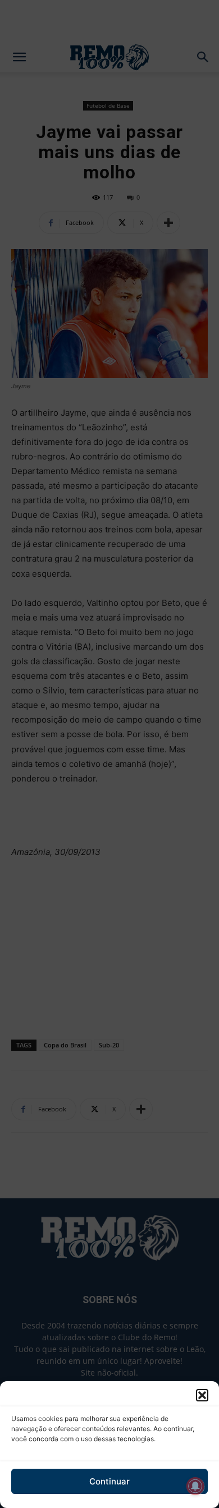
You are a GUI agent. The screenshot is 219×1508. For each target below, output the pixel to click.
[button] (202, 1395)
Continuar (109, 1481)
